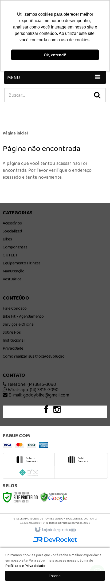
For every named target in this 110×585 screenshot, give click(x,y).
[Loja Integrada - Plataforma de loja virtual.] (55, 530)
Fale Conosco (15, 308)
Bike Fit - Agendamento (23, 316)
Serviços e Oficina (18, 324)
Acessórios (12, 223)
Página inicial (15, 133)
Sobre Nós (12, 332)
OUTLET (10, 255)
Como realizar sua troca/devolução (34, 356)
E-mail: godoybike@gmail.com (38, 394)
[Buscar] (97, 95)
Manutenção (14, 271)
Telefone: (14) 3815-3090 (31, 384)
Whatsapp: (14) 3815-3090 (32, 389)
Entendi (55, 575)
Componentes (15, 247)
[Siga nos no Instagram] (59, 411)
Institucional (14, 340)
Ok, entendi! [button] (55, 55)
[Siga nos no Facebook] (48, 411)
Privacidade (13, 348)
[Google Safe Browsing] (53, 496)
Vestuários (12, 279)
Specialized (12, 231)
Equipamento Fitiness (22, 263)
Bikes (7, 239)
